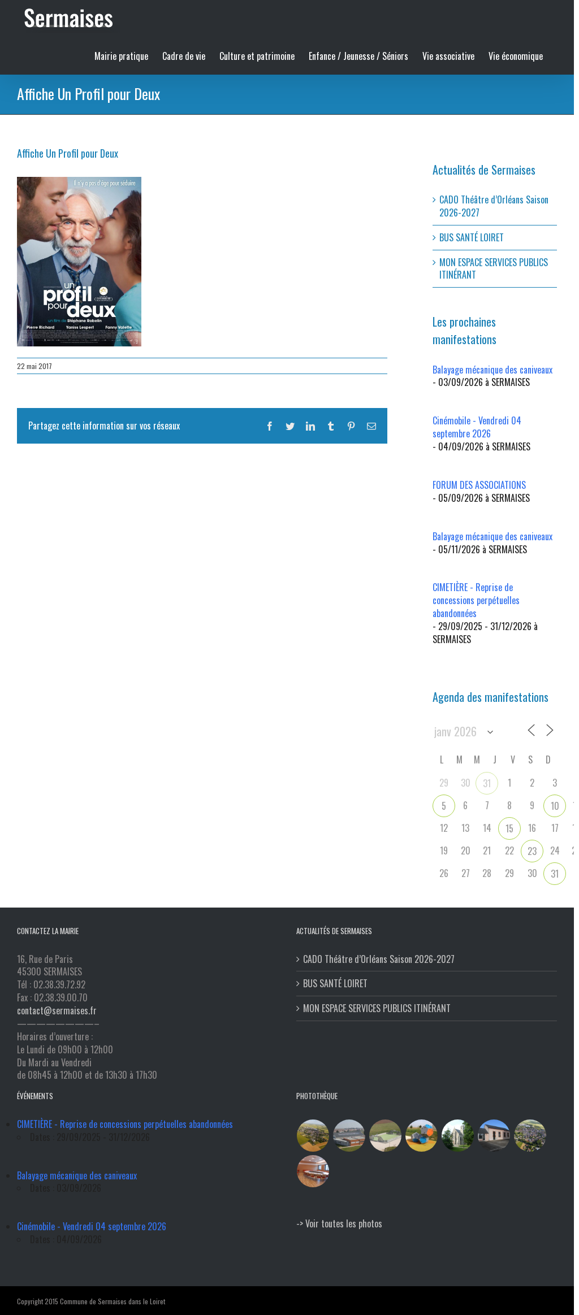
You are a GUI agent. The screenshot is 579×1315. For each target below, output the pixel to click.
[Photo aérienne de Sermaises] (313, 1135)
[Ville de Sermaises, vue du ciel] (530, 1135)
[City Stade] (386, 1135)
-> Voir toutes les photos (339, 1223)
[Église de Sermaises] (458, 1135)
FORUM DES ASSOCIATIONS (479, 485)
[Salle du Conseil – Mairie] (313, 1171)
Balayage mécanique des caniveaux (492, 369)
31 (487, 783)
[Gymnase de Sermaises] (349, 1135)
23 (532, 851)
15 (509, 828)
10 (555, 806)
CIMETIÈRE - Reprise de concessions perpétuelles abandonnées (476, 600)
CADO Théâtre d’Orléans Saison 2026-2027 (493, 206)
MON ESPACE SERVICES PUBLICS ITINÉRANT (493, 268)
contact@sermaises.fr (57, 1010)
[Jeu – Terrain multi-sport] (422, 1135)
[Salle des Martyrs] (494, 1135)
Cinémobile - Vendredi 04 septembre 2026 (477, 427)
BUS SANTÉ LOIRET (471, 237)
